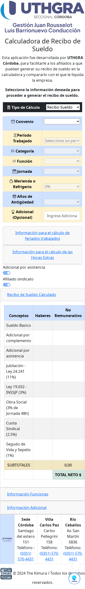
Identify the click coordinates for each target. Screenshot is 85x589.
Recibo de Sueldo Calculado (31, 294)
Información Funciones (27, 494)
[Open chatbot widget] (74, 578)
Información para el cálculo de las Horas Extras (43, 254)
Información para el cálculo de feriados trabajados (42, 235)
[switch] (42, 273)
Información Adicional (27, 507)
